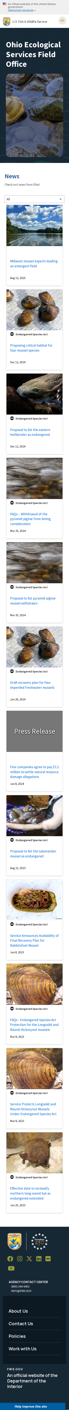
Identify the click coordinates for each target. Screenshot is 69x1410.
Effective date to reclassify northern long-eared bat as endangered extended (30, 1193)
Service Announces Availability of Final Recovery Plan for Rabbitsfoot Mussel (34, 940)
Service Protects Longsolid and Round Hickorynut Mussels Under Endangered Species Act (33, 1109)
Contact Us (21, 1323)
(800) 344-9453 (20, 1286)
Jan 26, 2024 (17, 699)
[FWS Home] (6, 21)
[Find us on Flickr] (49, 1259)
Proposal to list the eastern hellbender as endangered (30, 432)
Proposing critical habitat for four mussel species (31, 347)
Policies (17, 1336)
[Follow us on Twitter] (30, 1259)
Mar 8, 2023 (17, 1036)
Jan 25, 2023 (17, 1205)
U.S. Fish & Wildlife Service (30, 22)
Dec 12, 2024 (17, 362)
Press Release (34, 731)
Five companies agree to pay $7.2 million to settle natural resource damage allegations (34, 772)
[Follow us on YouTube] (12, 1268)
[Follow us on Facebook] (11, 1259)
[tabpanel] (34, 709)
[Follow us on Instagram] (21, 1259)
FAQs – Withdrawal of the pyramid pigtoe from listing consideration (30, 519)
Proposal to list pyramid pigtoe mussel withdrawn (33, 600)
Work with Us (23, 1349)
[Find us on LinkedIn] (40, 1259)
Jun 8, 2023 (17, 952)
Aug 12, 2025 (18, 278)
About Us (18, 1311)
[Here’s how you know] (34, 7)
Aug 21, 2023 (18, 868)
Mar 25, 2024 (18, 531)
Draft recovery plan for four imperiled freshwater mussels (32, 685)
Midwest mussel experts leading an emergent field (34, 263)
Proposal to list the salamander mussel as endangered (33, 853)
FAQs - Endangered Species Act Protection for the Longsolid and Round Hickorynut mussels (34, 1025)
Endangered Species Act (32, 334)
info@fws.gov (21, 1291)
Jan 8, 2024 (17, 784)
